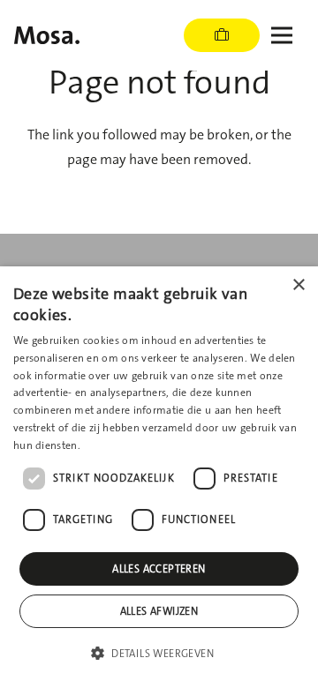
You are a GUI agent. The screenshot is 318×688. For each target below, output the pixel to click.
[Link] (47, 35)
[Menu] (282, 35)
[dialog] (159, 477)
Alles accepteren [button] (158, 569)
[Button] (222, 35)
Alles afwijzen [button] (159, 611)
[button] (159, 653)
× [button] (298, 285)
